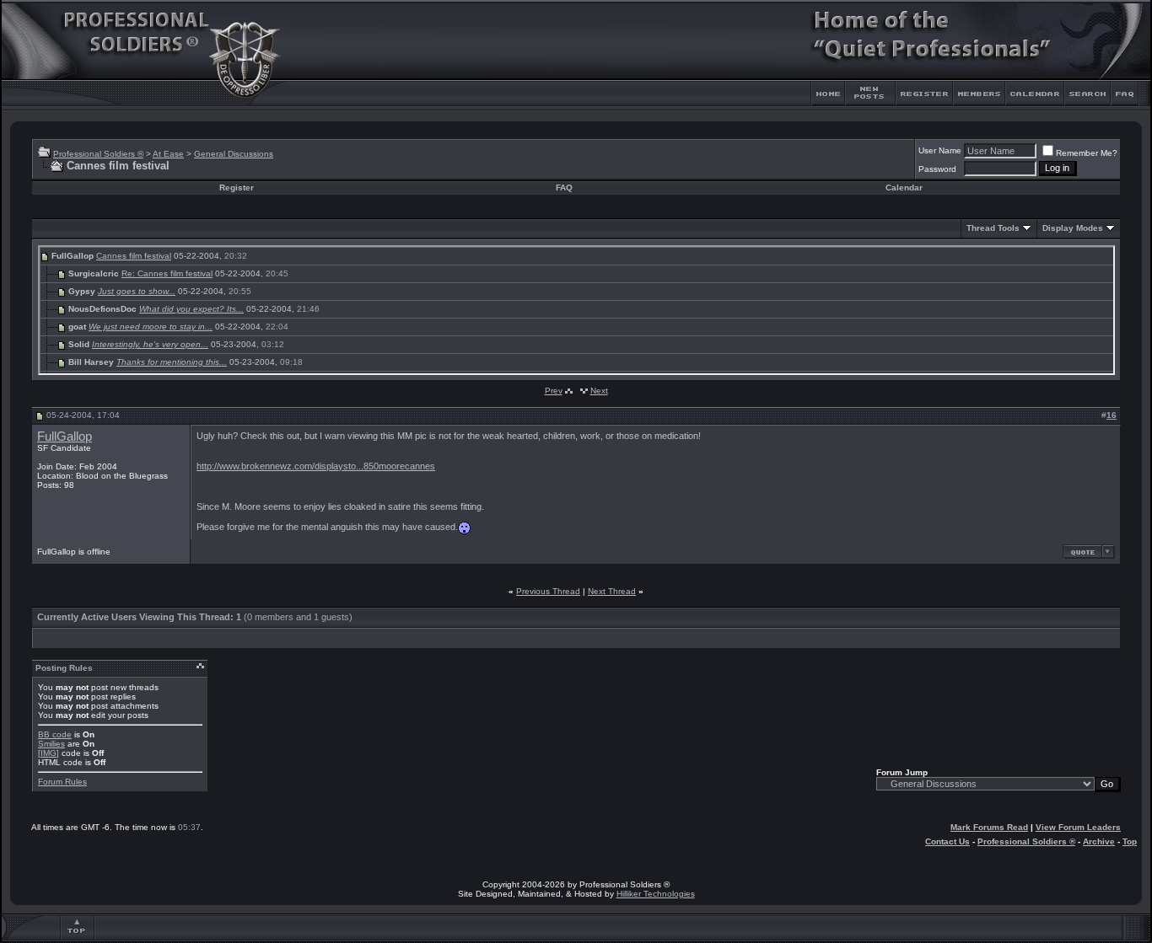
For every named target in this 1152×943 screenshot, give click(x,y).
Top (1129, 841)
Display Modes (1072, 228)
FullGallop (64, 436)
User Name (939, 150)
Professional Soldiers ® (98, 153)
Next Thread (612, 591)
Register (236, 187)
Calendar (904, 187)
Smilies (51, 743)
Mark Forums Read (989, 827)
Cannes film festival (133, 255)
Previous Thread (548, 591)
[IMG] (48, 753)
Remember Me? (1086, 153)
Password (937, 169)
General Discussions (233, 153)
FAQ (564, 187)
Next (599, 390)
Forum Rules (62, 781)
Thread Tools (993, 228)
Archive (1099, 841)
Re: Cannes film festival (167, 273)
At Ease (168, 153)
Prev (554, 390)
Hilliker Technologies (655, 893)
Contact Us (947, 841)
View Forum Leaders (1078, 827)
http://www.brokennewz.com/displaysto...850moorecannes (315, 466)
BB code (55, 734)
